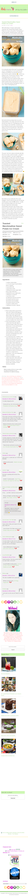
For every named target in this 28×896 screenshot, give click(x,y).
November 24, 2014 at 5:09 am (9, 472)
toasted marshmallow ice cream (11, 384)
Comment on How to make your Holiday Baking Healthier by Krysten (12, 565)
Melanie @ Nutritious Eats (8, 412)
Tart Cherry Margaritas (5, 673)
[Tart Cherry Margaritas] (8, 664)
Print (22, 223)
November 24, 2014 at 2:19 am (9, 435)
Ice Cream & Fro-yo (9, 377)
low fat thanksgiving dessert (14, 380)
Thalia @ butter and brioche (8, 433)
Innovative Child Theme (12, 893)
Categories (13, 15)
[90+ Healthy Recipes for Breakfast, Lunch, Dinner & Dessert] (12, 684)
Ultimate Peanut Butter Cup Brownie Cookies (10, 715)
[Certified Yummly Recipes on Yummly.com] (14, 851)
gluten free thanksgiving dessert (17, 379)
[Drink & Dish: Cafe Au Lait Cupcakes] (8, 726)
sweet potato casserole (17, 382)
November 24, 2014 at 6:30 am (9, 521)
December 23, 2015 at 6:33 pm (9, 591)
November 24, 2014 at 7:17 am (9, 538)
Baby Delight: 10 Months (12, 497)
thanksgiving (13, 383)
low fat (7, 380)
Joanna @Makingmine (7, 536)
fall (5, 379)
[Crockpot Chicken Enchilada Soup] (8, 746)
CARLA (4, 453)
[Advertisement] (14, 775)
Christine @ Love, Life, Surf (8, 396)
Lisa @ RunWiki (6, 555)
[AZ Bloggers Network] (14, 866)
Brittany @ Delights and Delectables (10, 487)
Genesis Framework (15, 894)
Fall (11, 376)
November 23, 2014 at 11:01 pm (9, 414)
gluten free (9, 379)
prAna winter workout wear (8, 548)
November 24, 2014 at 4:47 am (9, 455)
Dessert (8, 376)
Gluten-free (14, 376)
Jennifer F (5, 470)
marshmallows (4, 382)
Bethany (4, 573)
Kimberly (4, 588)
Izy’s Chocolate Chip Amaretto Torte (10, 446)
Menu (13, 2)
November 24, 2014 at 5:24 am (9, 490)
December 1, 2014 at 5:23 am (9, 575)
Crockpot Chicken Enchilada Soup (8, 755)
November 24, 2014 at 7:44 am (9, 557)
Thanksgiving (16, 377)
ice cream (4, 380)
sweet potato (10, 382)
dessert (3, 379)
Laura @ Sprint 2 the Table (8, 519)
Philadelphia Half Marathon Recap (10, 405)
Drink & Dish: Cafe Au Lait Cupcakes (8, 735)
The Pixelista (21, 893)
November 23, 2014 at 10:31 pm (9, 398)
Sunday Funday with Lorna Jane (10, 530)
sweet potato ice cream (6, 383)
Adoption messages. (18, 462)
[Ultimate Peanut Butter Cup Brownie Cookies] (10, 706)
